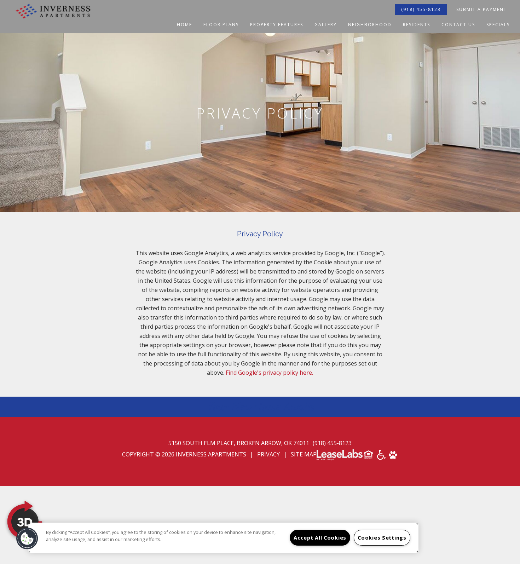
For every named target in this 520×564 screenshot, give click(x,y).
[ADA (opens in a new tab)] (381, 457)
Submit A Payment (481, 9)
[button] (27, 538)
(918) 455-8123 (421, 9)
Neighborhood (370, 25)
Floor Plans (221, 25)
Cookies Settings (382, 537)
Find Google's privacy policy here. (269, 372)
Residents (416, 25)
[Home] (53, 16)
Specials (498, 25)
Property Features (276, 25)
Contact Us (458, 25)
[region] (223, 538)
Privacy (268, 454)
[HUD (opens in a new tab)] (369, 457)
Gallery (325, 25)
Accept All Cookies (320, 537)
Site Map (304, 454)
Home (184, 25)
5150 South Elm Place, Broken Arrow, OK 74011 (239, 443)
